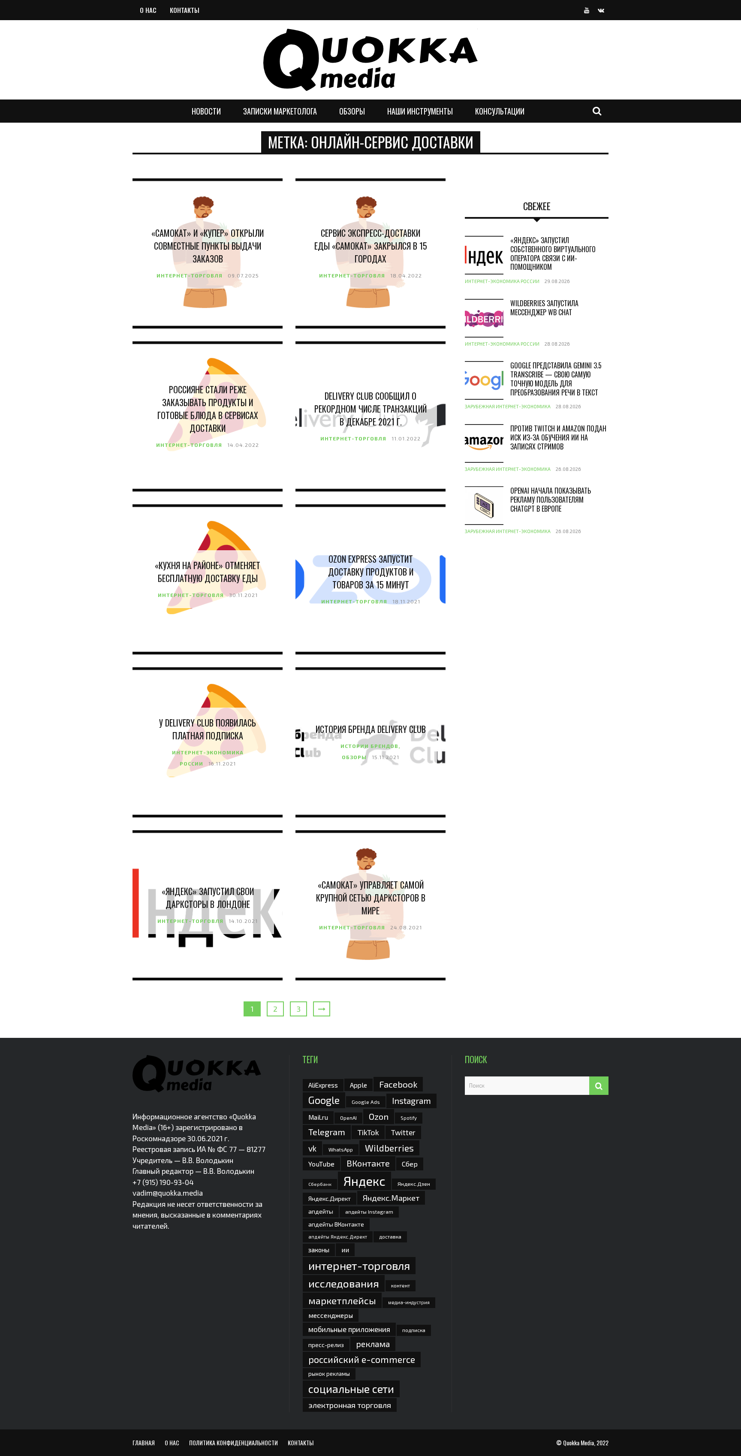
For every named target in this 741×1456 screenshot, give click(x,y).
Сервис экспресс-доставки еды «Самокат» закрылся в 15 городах (370, 245)
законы (318, 1250)
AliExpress (323, 1085)
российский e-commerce (361, 1359)
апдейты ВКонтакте (336, 1224)
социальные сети (351, 1388)
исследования (343, 1283)
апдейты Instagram (369, 1212)
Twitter (403, 1132)
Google (324, 1100)
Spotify (409, 1118)
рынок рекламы (329, 1373)
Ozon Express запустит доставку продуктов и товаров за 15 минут (370, 571)
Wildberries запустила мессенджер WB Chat (544, 307)
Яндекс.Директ (329, 1198)
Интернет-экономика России (502, 281)
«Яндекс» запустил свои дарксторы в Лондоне (208, 897)
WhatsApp (340, 1149)
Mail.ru (318, 1117)
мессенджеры (330, 1315)
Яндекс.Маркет (391, 1198)
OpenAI (348, 1118)
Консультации (499, 111)
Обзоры (352, 111)
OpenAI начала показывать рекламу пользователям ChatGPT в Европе (550, 499)
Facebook (398, 1084)
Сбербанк (319, 1184)
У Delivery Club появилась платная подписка (207, 729)
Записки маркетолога (280, 111)
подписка (413, 1330)
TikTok (368, 1132)
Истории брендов (369, 746)
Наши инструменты (420, 111)
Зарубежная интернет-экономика (508, 406)
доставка (390, 1236)
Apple (358, 1085)
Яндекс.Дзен (414, 1184)
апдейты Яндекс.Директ (337, 1236)
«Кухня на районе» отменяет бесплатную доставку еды (207, 572)
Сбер (410, 1164)
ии (345, 1249)
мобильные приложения (349, 1329)
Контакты (184, 10)
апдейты (320, 1211)
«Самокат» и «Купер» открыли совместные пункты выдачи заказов (207, 245)
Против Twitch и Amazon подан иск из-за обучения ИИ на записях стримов (558, 437)
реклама (373, 1344)
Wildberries (389, 1147)
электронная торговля (349, 1405)
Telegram (326, 1132)
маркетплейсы (342, 1300)
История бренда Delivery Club (371, 729)
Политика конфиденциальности (233, 1442)
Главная (144, 1442)
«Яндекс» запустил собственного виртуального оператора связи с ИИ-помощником (553, 253)
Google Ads (366, 1102)
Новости (206, 111)
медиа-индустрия (409, 1302)
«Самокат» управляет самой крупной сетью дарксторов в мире (370, 897)
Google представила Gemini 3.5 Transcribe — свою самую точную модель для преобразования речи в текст (556, 378)
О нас (148, 10)
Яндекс (364, 1180)
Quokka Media (578, 1442)
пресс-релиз (326, 1344)
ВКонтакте (368, 1163)
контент (400, 1285)
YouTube (321, 1164)
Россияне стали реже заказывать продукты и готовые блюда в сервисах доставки (207, 408)
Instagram (411, 1100)
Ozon (379, 1116)
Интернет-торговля (190, 275)
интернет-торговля (359, 1265)
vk (312, 1148)
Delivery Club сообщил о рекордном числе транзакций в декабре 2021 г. (370, 408)
